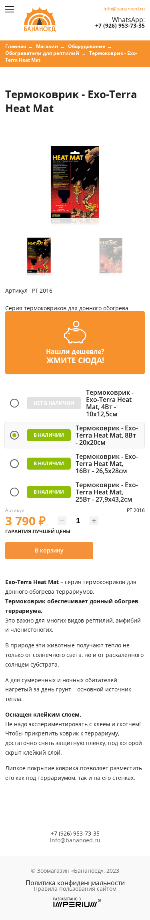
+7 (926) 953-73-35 (120, 25)
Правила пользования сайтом (75, 889)
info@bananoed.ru (124, 8)
